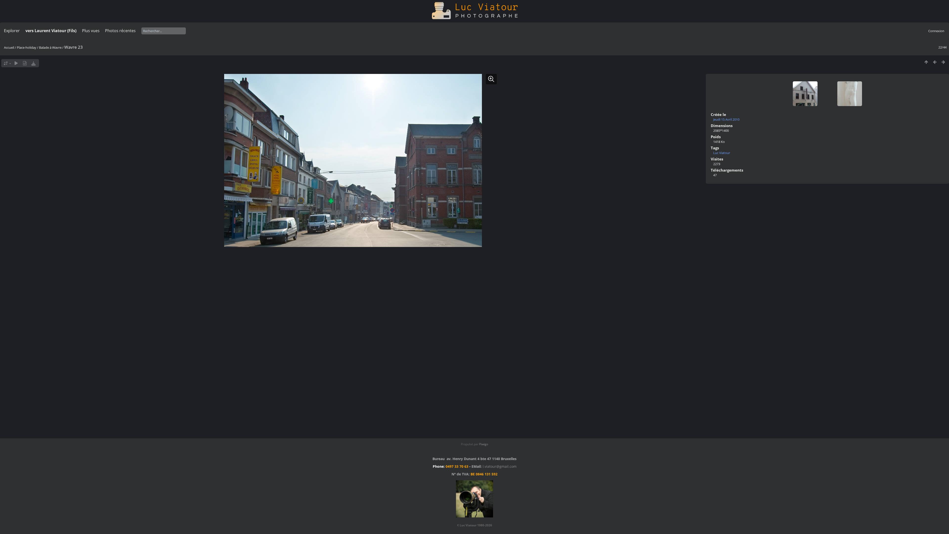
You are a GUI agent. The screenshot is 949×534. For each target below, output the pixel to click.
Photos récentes (120, 30)
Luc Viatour (721, 153)
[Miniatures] (926, 62)
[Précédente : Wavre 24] (934, 62)
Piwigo (483, 444)
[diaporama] (16, 63)
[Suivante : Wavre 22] (943, 62)
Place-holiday (26, 47)
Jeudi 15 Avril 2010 (726, 119)
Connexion (936, 31)
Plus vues (91, 30)
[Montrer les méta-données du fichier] (25, 63)
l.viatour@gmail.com (500, 466)
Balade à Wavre (50, 47)
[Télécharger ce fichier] (33, 63)
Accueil (9, 47)
